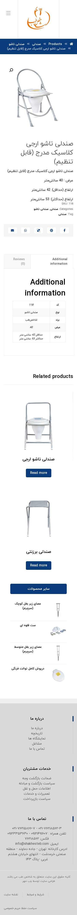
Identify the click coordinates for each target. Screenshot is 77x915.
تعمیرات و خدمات (37, 793)
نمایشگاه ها (37, 738)
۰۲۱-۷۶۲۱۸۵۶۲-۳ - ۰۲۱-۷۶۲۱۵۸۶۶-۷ (37, 828)
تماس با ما (37, 748)
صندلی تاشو (41, 209)
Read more (38, 473)
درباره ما (37, 728)
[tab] (52, 261)
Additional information (58, 261)
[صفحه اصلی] (71, 44)
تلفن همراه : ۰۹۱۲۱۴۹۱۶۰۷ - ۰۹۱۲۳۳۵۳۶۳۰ (36, 833)
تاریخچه (37, 733)
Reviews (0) (19, 261)
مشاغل (37, 743)
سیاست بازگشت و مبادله (37, 783)
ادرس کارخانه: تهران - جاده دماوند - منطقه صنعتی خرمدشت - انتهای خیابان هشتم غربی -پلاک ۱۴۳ (36, 854)
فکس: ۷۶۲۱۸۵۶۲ (37, 838)
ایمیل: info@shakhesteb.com (37, 844)
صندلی (54, 209)
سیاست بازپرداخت (36, 799)
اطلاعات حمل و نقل (37, 788)
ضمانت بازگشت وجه (36, 778)
